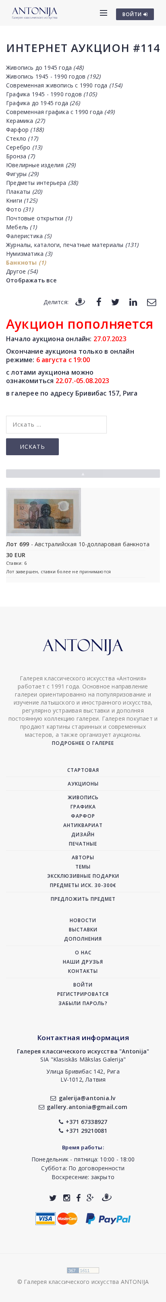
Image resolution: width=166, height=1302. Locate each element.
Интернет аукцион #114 (83, 47)
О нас (83, 952)
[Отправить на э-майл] (151, 301)
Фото (19, 209)
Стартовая (83, 770)
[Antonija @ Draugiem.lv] (107, 1197)
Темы (83, 866)
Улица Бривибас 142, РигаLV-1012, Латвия (83, 1075)
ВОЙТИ (132, 14)
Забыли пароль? (83, 1003)
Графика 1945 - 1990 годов (51, 94)
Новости (83, 920)
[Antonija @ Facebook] (78, 1197)
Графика (83, 806)
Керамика (25, 120)
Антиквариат (83, 825)
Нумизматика (29, 253)
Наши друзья (83, 961)
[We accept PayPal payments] (108, 1218)
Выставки (83, 929)
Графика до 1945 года (43, 103)
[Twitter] (115, 301)
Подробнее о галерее (83, 743)
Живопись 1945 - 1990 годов (53, 76)
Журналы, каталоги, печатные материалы (72, 245)
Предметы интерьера (42, 183)
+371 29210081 (87, 1130)
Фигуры (22, 174)
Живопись (83, 797)
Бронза (20, 156)
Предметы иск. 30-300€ (83, 885)
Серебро (24, 147)
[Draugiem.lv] (80, 301)
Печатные (83, 843)
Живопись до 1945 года (44, 67)
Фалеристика (28, 236)
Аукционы (83, 783)
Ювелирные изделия (40, 165)
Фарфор (25, 129)
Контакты (83, 971)
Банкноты (26, 262)
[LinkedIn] (133, 301)
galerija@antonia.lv (87, 1098)
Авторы (83, 857)
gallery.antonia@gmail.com (87, 1107)
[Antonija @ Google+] (90, 1197)
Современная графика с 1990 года (60, 112)
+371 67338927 (87, 1122)
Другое (21, 271)
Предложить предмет (83, 899)
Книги (21, 200)
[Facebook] (99, 301)
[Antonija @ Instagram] (66, 1197)
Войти (83, 984)
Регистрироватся (83, 994)
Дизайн (83, 834)
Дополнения (83, 938)
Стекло (22, 138)
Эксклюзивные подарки (83, 876)
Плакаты (24, 191)
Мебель (21, 227)
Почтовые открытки (39, 218)
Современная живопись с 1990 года (64, 85)
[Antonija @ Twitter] (53, 1197)
